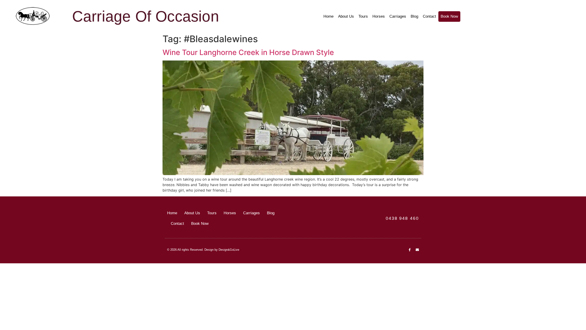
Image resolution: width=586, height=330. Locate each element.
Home (328, 16)
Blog (414, 16)
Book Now (449, 16)
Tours (363, 16)
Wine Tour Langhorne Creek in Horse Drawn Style (248, 52)
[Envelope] (417, 249)
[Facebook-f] (409, 249)
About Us (346, 16)
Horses (378, 16)
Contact (429, 16)
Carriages (397, 16)
